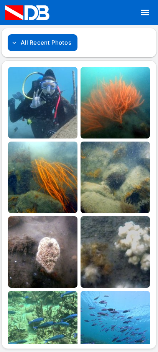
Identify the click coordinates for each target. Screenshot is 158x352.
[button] (145, 12)
